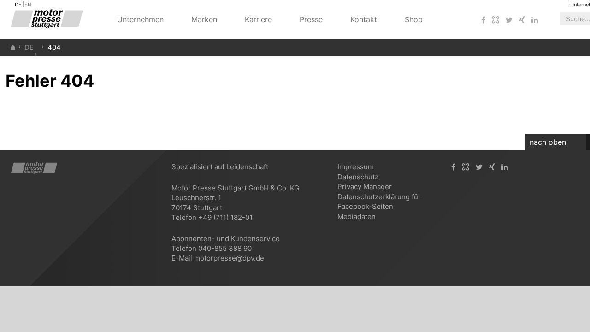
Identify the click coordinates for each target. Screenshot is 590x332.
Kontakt (363, 19)
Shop (414, 19)
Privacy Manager (364, 186)
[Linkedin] (534, 20)
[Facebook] (483, 20)
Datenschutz (357, 176)
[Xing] (522, 20)
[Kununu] (495, 20)
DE (18, 4)
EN (27, 4)
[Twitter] (509, 20)
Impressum (355, 166)
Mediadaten (356, 216)
